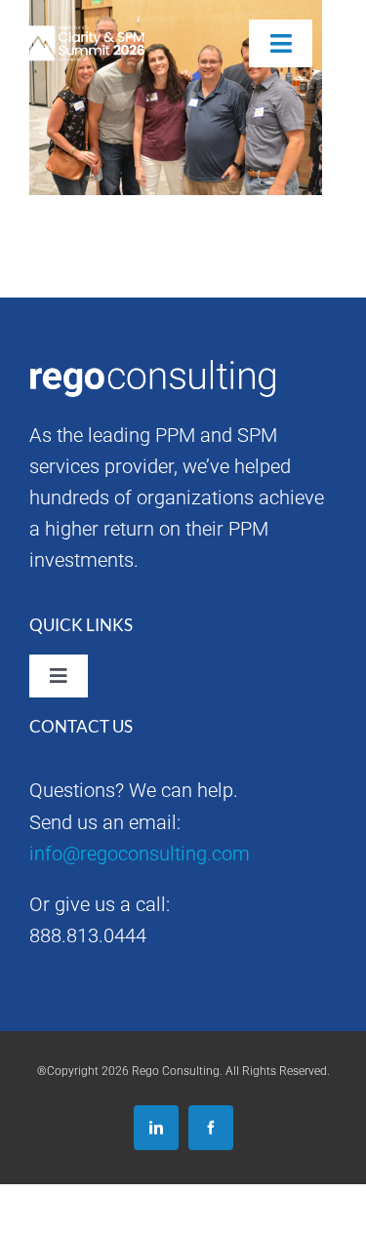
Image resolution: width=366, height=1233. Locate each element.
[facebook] (210, 1127)
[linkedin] (156, 1127)
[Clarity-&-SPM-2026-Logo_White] (82, 35)
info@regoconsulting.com (139, 853)
